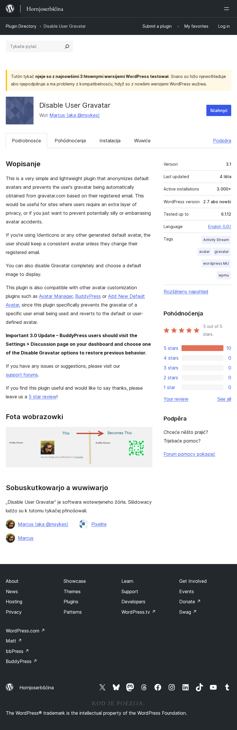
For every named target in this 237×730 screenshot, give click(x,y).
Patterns (73, 612)
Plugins (71, 601)
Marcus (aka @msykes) (74, 115)
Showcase (75, 581)
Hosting (14, 601)
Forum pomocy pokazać (189, 454)
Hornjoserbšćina (36, 687)
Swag (188, 612)
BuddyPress (88, 296)
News (12, 591)
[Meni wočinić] (228, 8)
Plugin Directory (21, 26)
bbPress (17, 651)
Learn (127, 581)
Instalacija (110, 140)
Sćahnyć (218, 110)
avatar (204, 251)
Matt (14, 641)
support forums (22, 375)
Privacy (14, 612)
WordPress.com (25, 631)
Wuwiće (142, 140)
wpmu (224, 275)
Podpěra (222, 140)
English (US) (219, 226)
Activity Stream (216, 240)
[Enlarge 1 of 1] (144, 435)
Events (186, 591)
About (12, 581)
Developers (133, 601)
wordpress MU (216, 263)
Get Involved (193, 581)
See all (224, 399)
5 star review (42, 396)
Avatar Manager (56, 296)
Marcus (26, 538)
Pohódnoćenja (70, 140)
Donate (190, 601)
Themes (72, 591)
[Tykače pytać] (67, 46)
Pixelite (99, 524)
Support (129, 591)
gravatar (221, 251)
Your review (176, 399)
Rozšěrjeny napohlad (186, 291)
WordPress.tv (138, 612)
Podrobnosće (26, 140)
